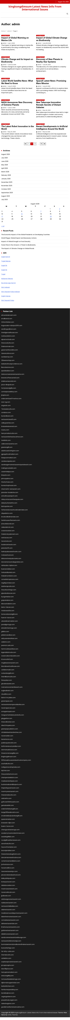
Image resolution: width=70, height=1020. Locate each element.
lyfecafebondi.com (7, 524)
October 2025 (6, 189)
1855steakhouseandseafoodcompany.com (16, 760)
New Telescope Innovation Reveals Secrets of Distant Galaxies (48, 105)
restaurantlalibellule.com (9, 906)
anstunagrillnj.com (7, 976)
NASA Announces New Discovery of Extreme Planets (16, 103)
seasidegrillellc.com (7, 837)
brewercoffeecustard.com (10, 378)
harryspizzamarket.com (9, 972)
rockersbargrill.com (7, 673)
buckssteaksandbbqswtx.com (11, 784)
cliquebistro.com (7, 513)
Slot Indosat (5, 287)
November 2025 (6, 186)
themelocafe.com (7, 955)
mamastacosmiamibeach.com (11, 687)
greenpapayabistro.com (9, 729)
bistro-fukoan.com (7, 607)
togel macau (5, 296)
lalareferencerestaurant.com (11, 917)
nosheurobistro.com (8, 336)
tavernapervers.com (8, 708)
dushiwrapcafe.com (8, 586)
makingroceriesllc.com (8, 468)
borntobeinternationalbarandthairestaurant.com (18, 944)
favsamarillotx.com (7, 868)
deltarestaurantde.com (9, 923)
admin (4, 43)
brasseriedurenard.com (9, 426)
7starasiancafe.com (8, 409)
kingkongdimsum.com (8, 757)
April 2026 (4, 168)
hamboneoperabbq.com (9, 990)
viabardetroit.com (7, 527)
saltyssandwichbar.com (9, 638)
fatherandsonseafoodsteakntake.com (14, 510)
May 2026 (4, 165)
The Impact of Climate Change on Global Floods (17, 248)
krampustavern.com (8, 882)
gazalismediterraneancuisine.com (12, 1007)
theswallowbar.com (8, 722)
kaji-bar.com (5, 770)
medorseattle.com (7, 611)
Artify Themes (13, 1015)
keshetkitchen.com (7, 986)
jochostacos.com (7, 864)
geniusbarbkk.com (7, 805)
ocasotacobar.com (7, 531)
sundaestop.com (7, 357)
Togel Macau (5, 261)
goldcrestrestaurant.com (9, 930)
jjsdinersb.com (6, 896)
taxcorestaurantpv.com (9, 871)
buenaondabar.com (8, 569)
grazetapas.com (7, 701)
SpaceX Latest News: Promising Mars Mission (51, 82)
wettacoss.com (6, 538)
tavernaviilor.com (7, 736)
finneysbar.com (6, 680)
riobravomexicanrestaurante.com (12, 374)
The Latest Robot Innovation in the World (17, 127)
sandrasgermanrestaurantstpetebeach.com (16, 465)
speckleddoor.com (7, 371)
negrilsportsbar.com (8, 583)
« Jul (2, 226)
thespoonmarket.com (8, 458)
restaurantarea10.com (8, 419)
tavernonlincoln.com (8, 892)
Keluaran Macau (7, 279)
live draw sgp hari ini (8, 283)
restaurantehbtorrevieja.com (11, 941)
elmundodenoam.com (8, 315)
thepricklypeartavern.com (10, 788)
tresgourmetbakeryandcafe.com (12, 715)
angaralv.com (6, 405)
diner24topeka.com (8, 725)
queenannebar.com (8, 819)
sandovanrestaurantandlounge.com (13, 937)
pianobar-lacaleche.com (9, 492)
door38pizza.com (7, 969)
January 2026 (5, 179)
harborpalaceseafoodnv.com (11, 552)
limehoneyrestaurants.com (10, 927)
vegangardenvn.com (8, 997)
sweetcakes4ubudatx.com (10, 656)
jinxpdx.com (5, 395)
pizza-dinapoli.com (7, 385)
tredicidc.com (6, 440)
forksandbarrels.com (8, 572)
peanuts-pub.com (7, 645)
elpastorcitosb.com (8, 339)
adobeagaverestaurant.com (11, 899)
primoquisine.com (7, 478)
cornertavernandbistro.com (10, 861)
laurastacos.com (7, 739)
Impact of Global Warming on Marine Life (15, 39)
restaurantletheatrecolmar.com (12, 437)
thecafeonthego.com (8, 590)
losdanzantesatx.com (8, 545)
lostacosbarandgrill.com (9, 614)
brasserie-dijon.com (8, 823)
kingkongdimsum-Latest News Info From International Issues (35, 8)
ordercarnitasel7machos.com (11, 399)
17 (2, 216)
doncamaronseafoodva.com (11, 857)
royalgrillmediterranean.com (10, 840)
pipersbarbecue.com (8, 593)
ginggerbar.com (6, 718)
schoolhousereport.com (9, 496)
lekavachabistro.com (8, 604)
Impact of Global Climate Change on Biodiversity (51, 39)
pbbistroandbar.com (8, 635)
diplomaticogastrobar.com (10, 983)
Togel (3, 274)
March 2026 (5, 172)
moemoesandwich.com (9, 889)
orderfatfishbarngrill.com (9, 809)
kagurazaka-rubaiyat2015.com (11, 325)
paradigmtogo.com (8, 624)
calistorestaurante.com (9, 444)
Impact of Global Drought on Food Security (15, 241)
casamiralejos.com (7, 472)
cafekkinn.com (6, 958)
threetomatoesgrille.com (9, 753)
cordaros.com (6, 412)
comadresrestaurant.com (10, 920)
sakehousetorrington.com (10, 451)
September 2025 (7, 193)
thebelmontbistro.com (9, 576)
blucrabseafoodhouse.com (10, 666)
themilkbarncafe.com (8, 677)
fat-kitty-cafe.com (7, 951)
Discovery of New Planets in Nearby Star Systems (49, 60)
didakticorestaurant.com (9, 934)
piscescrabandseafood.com (11, 875)
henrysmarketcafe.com (9, 433)
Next (44, 143)
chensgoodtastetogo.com (10, 830)
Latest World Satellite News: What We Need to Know (17, 82)
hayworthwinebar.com (9, 847)
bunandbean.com (7, 416)
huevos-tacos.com (7, 618)
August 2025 (5, 196)
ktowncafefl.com (7, 659)
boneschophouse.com (9, 485)
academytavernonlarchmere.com (12, 833)
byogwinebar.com (7, 597)
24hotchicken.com (7, 322)
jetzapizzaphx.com (7, 965)
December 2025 (6, 182)
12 (21, 214)
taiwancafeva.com (7, 353)
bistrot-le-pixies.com (8, 698)
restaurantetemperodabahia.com (13, 704)
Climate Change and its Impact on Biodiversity (17, 60)
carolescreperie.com (8, 461)
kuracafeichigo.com (8, 948)
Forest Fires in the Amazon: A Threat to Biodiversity (18, 245)
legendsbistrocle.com (8, 652)
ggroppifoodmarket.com (9, 454)
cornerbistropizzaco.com (9, 579)
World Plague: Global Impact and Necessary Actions (19, 238)
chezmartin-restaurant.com (10, 489)
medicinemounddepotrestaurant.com (14, 913)
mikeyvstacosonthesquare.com (12, 499)
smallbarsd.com (6, 319)
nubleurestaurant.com (8, 903)
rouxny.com (5, 430)
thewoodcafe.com (7, 343)
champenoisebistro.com (9, 777)
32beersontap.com (7, 360)
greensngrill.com (6, 447)
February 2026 (6, 175)
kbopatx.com (5, 475)
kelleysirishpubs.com (8, 878)
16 (41, 144)
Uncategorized (5, 35)
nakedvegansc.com (8, 1003)
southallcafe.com (7, 764)
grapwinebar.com (7, 600)
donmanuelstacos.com (9, 750)
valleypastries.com (7, 423)
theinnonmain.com (7, 346)
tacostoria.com (6, 541)
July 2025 (4, 199)
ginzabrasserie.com (8, 684)
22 (51, 216)
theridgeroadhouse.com (9, 332)
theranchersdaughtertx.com (11, 854)
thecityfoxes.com (7, 482)
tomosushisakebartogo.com (11, 979)
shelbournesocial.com (8, 381)
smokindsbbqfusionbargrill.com (11, 816)
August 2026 (5, 154)
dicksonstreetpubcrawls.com (11, 558)
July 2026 (4, 158)
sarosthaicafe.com (7, 844)
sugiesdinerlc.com (7, 691)
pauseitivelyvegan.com (9, 1000)
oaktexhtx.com (6, 798)
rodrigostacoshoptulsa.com (10, 767)
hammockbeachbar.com (9, 649)
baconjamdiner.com (8, 850)
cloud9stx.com (6, 694)
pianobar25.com (6, 548)
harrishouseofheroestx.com (10, 520)
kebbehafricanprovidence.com (11, 364)
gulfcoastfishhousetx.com (10, 802)
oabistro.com (5, 642)
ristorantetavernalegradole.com (12, 562)
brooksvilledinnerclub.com (10, 517)
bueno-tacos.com (7, 826)
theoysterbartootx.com (9, 774)
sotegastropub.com (8, 711)
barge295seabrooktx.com (10, 812)
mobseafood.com (7, 555)
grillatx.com (5, 631)
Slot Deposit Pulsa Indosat (10, 292)
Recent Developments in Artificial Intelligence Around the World (52, 127)
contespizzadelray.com (9, 392)
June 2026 (4, 161)
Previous (25, 143)
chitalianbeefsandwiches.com (11, 732)
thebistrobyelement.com (9, 534)
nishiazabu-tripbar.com (9, 565)
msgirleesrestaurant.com (9, 663)
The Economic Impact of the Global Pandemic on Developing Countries (25, 235)
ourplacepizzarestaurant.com (11, 962)
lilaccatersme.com (7, 367)
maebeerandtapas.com (9, 781)
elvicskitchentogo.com (9, 628)
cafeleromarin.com (7, 670)
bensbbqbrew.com (7, 993)
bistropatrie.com (7, 506)
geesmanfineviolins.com (9, 350)
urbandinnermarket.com (9, 621)
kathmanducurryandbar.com (11, 746)
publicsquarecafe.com (9, 743)
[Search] (67, 13)
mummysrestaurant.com (9, 791)
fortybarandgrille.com (8, 388)
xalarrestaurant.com (8, 910)
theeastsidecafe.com (8, 795)
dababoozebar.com (8, 885)
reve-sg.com (5, 402)
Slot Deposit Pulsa (7, 300)
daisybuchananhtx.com (9, 503)
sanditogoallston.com (8, 329)
